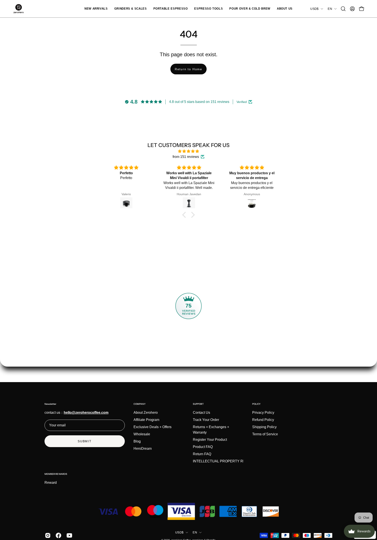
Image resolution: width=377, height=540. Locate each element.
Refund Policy (263, 420)
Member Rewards (56, 474)
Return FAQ (202, 454)
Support (198, 404)
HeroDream (143, 448)
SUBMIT (85, 441)
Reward (51, 482)
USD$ (314, 8)
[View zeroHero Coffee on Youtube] (68, 535)
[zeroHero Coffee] (18, 8)
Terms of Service (265, 434)
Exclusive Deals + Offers (152, 427)
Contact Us (201, 412)
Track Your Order (206, 420)
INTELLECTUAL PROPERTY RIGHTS (223, 461)
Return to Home (188, 69)
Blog (137, 441)
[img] (188, 151)
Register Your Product (210, 439)
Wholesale (142, 434)
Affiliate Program (146, 420)
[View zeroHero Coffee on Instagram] (47, 535)
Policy (256, 404)
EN (330, 8)
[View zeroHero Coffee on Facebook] (57, 535)
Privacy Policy (263, 412)
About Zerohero (146, 412)
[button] (130, 8)
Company (140, 404)
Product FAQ (203, 447)
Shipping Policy (264, 427)
